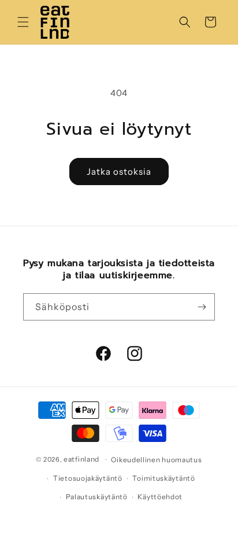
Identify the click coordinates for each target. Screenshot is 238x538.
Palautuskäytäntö (97, 496)
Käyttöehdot (160, 496)
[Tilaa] (201, 306)
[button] (23, 22)
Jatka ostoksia (119, 171)
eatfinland (81, 459)
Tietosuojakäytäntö (87, 478)
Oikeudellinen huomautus (156, 459)
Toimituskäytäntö (163, 478)
